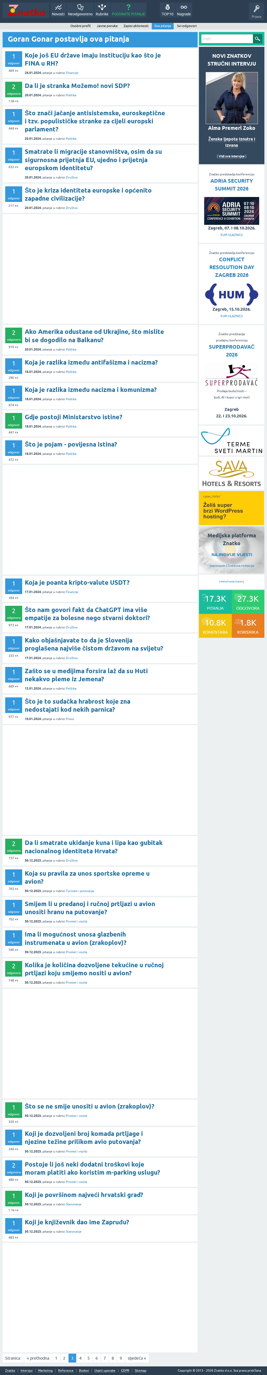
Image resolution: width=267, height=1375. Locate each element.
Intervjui (27, 1370)
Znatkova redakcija (240, 566)
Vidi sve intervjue (232, 156)
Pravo (70, 719)
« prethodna (38, 1358)
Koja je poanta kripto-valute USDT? (77, 582)
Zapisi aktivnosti (136, 26)
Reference (66, 1370)
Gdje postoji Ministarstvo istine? (73, 417)
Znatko (10, 1370)
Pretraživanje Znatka (232, 581)
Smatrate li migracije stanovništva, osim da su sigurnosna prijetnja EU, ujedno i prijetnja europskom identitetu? (93, 159)
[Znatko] (26, 10)
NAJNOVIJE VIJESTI (231, 554)
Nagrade (184, 14)
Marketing (45, 1370)
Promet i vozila (76, 921)
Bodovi (84, 1370)
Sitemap (140, 1370)
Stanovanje (74, 1204)
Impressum (217, 566)
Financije (72, 73)
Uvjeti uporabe (105, 1370)
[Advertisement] (100, 269)
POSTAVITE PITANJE (128, 14)
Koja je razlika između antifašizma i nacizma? (91, 362)
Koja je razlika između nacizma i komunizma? (91, 389)
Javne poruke (107, 26)
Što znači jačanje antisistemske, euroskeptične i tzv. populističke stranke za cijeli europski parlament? (95, 121)
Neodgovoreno (80, 14)
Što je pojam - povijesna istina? (71, 444)
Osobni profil (80, 26)
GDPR (125, 1370)
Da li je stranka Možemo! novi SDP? (77, 86)
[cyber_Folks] (231, 523)
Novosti (58, 14)
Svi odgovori (187, 26)
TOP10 (167, 14)
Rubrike (102, 14)
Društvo (72, 177)
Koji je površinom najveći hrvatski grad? (84, 1195)
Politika (71, 95)
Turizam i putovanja (80, 891)
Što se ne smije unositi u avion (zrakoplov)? (89, 1106)
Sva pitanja (162, 26)
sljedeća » (137, 1358)
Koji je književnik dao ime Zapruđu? (77, 1222)
